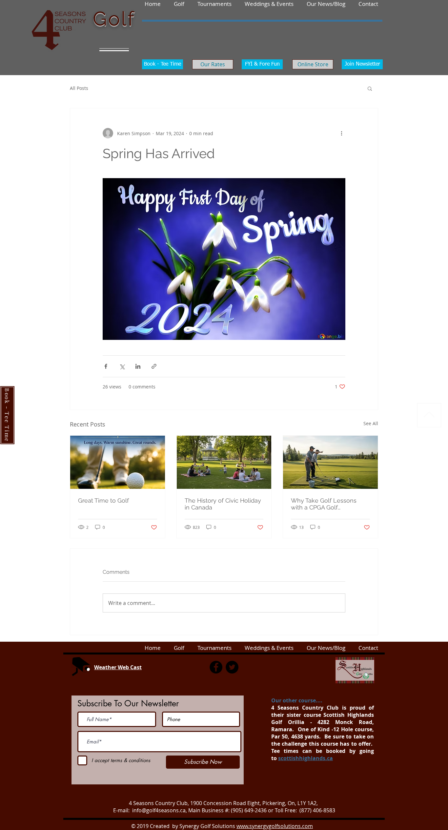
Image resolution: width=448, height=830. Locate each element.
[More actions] (341, 133)
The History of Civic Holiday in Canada (223, 504)
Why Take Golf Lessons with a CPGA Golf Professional (323, 504)
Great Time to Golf (103, 500)
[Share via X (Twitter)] (122, 366)
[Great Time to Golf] (117, 462)
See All (370, 423)
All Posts (79, 88)
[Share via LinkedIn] (138, 366)
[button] (368, 3)
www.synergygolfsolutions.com (274, 826)
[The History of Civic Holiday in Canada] (224, 462)
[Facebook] (216, 667)
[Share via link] (154, 366)
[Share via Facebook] (106, 366)
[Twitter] (232, 667)
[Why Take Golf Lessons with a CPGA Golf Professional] (330, 462)
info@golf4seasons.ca (159, 810)
